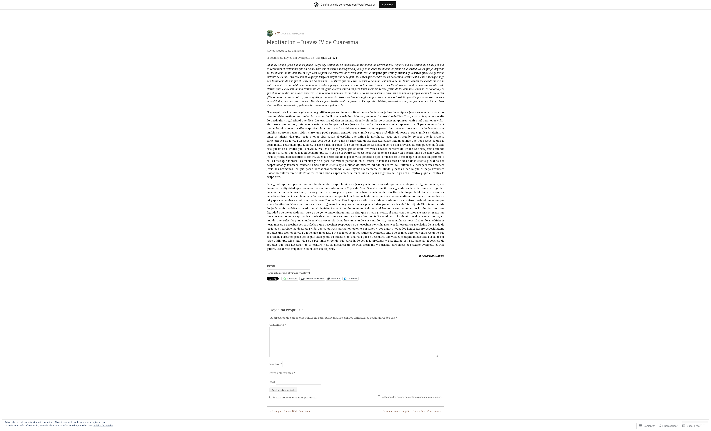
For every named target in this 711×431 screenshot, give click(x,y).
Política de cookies (103, 425)
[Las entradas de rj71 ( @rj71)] (270, 34)
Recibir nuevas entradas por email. (295, 397)
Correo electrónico (282, 373)
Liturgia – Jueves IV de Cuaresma (289, 411)
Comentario (277, 324)
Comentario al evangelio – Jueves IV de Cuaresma (412, 411)
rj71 (278, 33)
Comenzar (387, 4)
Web (272, 381)
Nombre (275, 364)
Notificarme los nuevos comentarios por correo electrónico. (411, 397)
